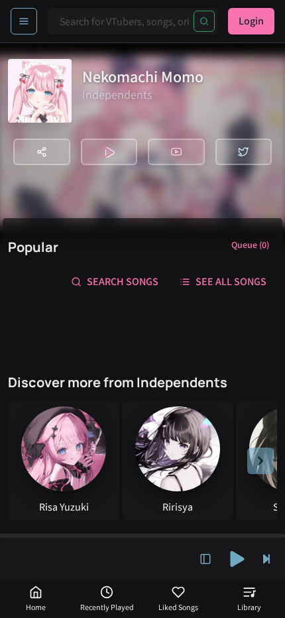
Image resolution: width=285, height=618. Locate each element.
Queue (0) (250, 245)
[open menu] (24, 21)
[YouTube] (176, 152)
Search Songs (122, 281)
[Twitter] (243, 152)
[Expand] (205, 559)
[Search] (204, 21)
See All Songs (231, 281)
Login (251, 21)
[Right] (260, 461)
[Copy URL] (41, 152)
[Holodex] (109, 152)
